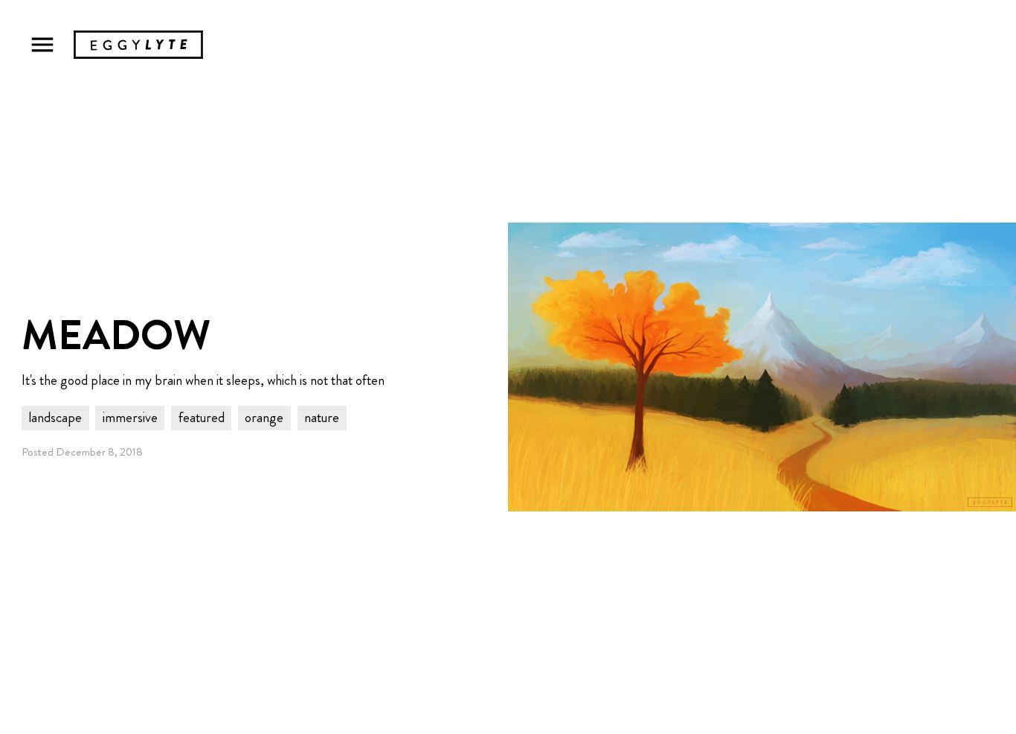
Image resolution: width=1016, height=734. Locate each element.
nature (321, 417)
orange (264, 417)
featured (202, 417)
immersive (130, 417)
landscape (55, 417)
